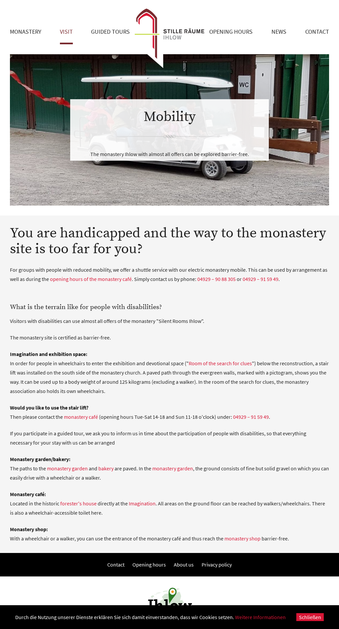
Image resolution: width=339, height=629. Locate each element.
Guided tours (110, 31)
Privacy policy (217, 564)
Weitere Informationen (260, 617)
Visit (66, 31)
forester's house (78, 503)
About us (184, 564)
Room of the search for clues (220, 363)
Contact (317, 31)
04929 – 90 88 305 (216, 279)
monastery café (81, 416)
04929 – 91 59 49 (260, 279)
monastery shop (242, 538)
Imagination (142, 503)
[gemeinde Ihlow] (169, 602)
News (278, 31)
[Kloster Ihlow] (169, 34)
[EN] (327, 6)
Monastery (25, 31)
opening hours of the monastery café (91, 279)
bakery (106, 468)
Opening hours (231, 31)
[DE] (315, 6)
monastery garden (67, 468)
